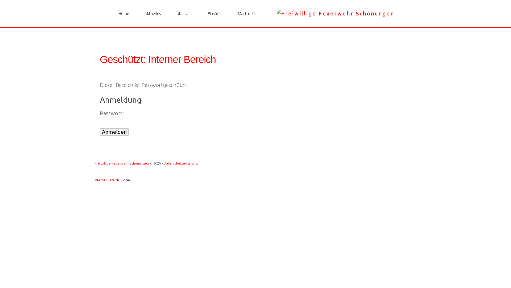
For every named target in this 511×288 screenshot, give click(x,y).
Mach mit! (246, 13)
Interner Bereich (106, 180)
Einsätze (215, 13)
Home (123, 13)
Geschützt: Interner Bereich (158, 59)
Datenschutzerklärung (181, 163)
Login (126, 180)
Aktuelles (153, 13)
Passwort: (112, 113)
